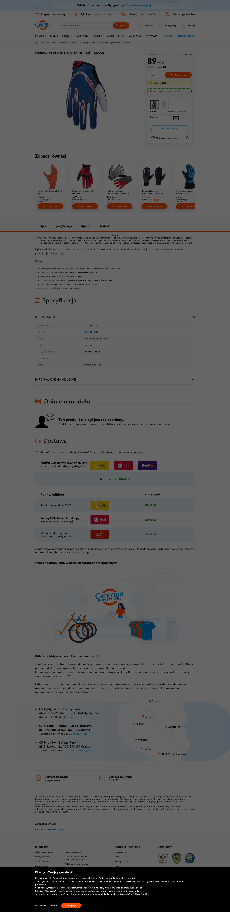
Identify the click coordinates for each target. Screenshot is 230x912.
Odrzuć (53, 905)
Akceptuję (71, 905)
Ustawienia (40, 905)
